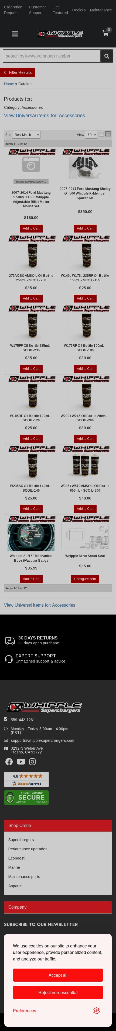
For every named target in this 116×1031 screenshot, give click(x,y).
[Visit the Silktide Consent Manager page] (96, 1010)
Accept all (58, 975)
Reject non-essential (58, 992)
